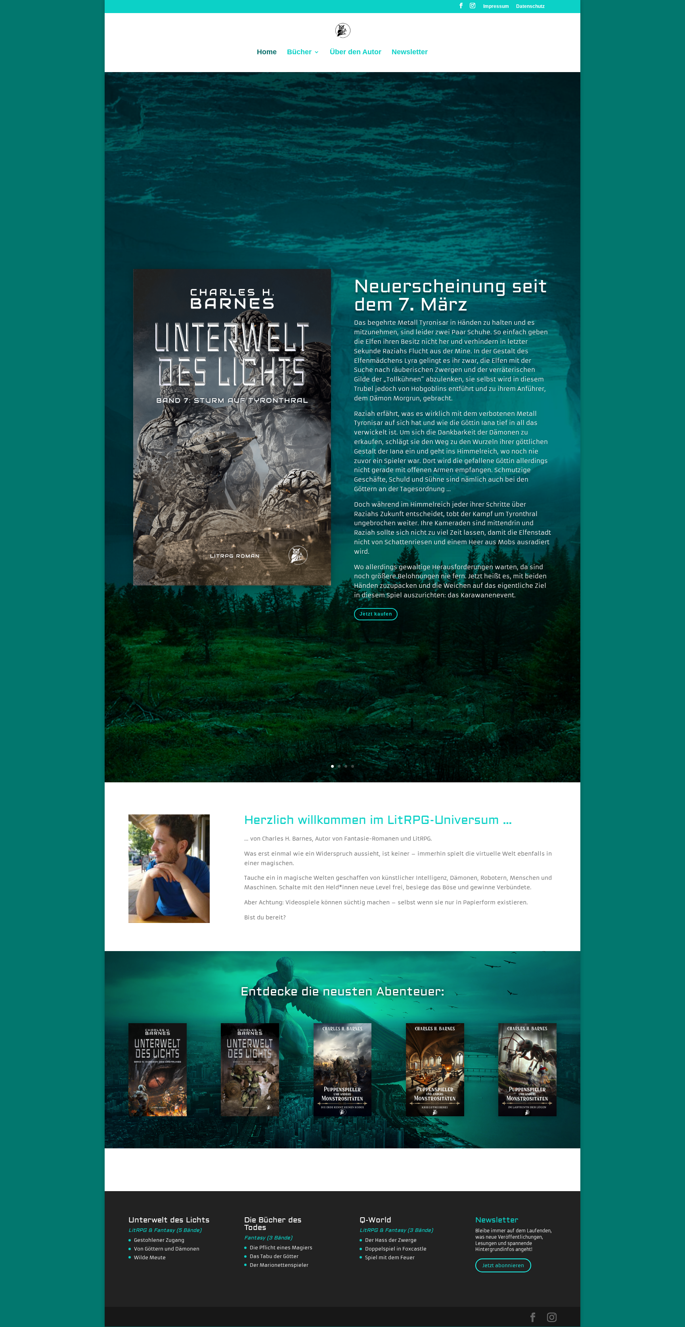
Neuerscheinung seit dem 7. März (450, 296)
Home (267, 52)
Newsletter (410, 52)
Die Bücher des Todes (273, 1223)
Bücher (299, 52)
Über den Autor (355, 52)
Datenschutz (530, 6)
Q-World (375, 1220)
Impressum (496, 6)
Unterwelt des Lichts (169, 1220)
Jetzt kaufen (376, 614)
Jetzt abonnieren (503, 1265)
